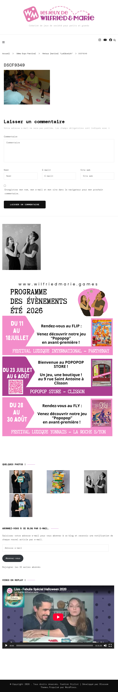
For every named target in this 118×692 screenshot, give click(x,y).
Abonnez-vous (13, 558)
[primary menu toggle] (4, 42)
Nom (6, 170)
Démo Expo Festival (26, 53)
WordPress (70, 687)
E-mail (46, 170)
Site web (85, 170)
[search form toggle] (115, 40)
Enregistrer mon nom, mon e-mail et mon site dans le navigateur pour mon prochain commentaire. (54, 191)
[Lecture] (6, 645)
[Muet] (105, 645)
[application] (58, 617)
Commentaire (10, 136)
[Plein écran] (110, 645)
